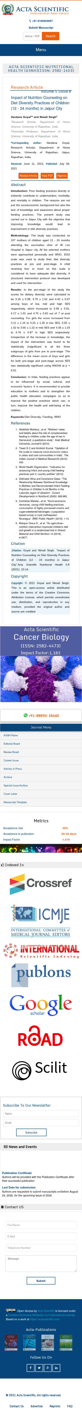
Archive (8, 777)
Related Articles (28, 175)
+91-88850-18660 (44, 715)
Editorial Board (12, 743)
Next (78, 664)
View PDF (47, 175)
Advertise (37, 1406)
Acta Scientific (46, 1311)
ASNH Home (11, 735)
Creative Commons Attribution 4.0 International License (41, 1315)
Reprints (62, 175)
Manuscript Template (15, 802)
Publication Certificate (17, 1167)
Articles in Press (13, 768)
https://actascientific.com (44, 1319)
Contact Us (17, 1406)
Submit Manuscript (41, 27)
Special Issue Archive (16, 785)
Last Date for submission (18, 1181)
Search (50, 36)
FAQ (69, 1406)
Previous (4, 664)
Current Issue (11, 760)
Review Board (11, 752)
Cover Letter (10, 793)
